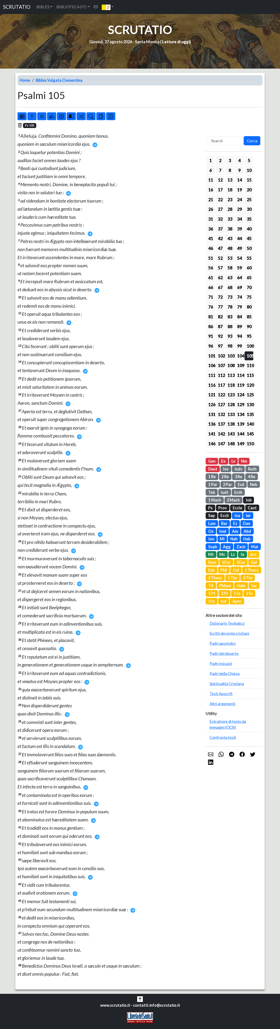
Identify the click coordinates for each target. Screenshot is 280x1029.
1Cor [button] (226, 562)
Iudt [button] (224, 492)
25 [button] (249, 199)
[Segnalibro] (100, 116)
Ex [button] (223, 461)
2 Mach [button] (233, 500)
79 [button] (239, 306)
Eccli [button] (224, 515)
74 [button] (239, 297)
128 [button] (231, 404)
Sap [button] (211, 515)
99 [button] (239, 346)
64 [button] (239, 277)
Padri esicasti (221, 663)
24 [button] (239, 199)
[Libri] (22, 116)
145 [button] (250, 433)
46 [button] (210, 248)
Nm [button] (244, 461)
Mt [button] (211, 554)
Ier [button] (248, 515)
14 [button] (239, 179)
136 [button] (211, 424)
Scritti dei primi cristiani (229, 633)
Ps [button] (210, 507)
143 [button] (231, 433)
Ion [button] (211, 538)
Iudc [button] (238, 469)
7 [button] (220, 170)
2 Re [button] (225, 476)
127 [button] (221, 404)
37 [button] (220, 228)
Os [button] (211, 531)
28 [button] (230, 209)
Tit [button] (211, 585)
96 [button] (210, 346)
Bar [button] (224, 523)
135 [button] (250, 414)
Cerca (252, 140)
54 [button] (239, 258)
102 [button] (221, 355)
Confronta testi (223, 737)
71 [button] (210, 297)
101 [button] (211, 355)
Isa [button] (237, 515)
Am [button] (235, 531)
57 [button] (220, 267)
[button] (108, 7)
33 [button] (230, 219)
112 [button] (221, 375)
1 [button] (210, 160)
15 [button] (249, 179)
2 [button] (220, 160)
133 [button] (231, 414)
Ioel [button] (222, 531)
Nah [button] (234, 538)
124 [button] (240, 394)
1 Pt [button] (211, 593)
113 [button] (231, 375)
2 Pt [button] (224, 593)
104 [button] (240, 355)
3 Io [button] (211, 601)
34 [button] (239, 219)
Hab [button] (246, 538)
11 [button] (210, 179)
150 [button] (250, 443)
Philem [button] (225, 585)
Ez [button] (235, 523)
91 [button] (210, 336)
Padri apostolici (223, 643)
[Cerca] (91, 116)
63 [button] (230, 277)
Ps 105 (29, 125)
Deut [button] (212, 469)
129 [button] (240, 404)
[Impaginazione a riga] (41, 116)
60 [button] (249, 267)
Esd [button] (241, 484)
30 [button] (249, 209)
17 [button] (220, 189)
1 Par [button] (212, 484)
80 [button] (249, 306)
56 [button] (210, 267)
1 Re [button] (212, 476)
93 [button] (230, 336)
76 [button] (210, 306)
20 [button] (249, 189)
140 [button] (250, 424)
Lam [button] (211, 523)
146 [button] (211, 443)
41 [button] (210, 238)
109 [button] (240, 365)
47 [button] (220, 248)
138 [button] (231, 424)
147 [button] (221, 443)
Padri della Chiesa (225, 673)
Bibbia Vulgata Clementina (59, 80)
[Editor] (61, 116)
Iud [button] (223, 601)
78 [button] (230, 306)
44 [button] (239, 238)
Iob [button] (249, 500)
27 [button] (220, 209)
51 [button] (210, 258)
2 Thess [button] (215, 577)
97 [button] (220, 346)
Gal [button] (254, 562)
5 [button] (249, 160)
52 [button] (220, 258)
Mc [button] (222, 554)
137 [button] (221, 424)
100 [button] (250, 346)
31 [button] (210, 219)
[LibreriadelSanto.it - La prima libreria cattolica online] (140, 1017)
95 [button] (249, 336)
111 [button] (211, 375)
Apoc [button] (237, 601)
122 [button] (221, 394)
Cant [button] (252, 507)
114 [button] (240, 375)
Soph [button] (212, 546)
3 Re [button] (238, 476)
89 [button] (239, 326)
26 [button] (210, 209)
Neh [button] (253, 484)
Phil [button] (223, 570)
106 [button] (211, 365)
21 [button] (210, 199)
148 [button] (231, 443)
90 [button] (249, 326)
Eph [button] (211, 570)
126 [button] (211, 404)
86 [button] (210, 326)
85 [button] (249, 316)
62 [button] (220, 277)
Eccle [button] (237, 507)
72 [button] (220, 297)
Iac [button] (254, 585)
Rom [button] (212, 562)
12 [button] (220, 179)
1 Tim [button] (232, 577)
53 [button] (230, 258)
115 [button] (250, 375)
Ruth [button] (252, 469)
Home (25, 80)
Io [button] (242, 554)
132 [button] (221, 414)
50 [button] (249, 248)
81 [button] (210, 316)
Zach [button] (240, 546)
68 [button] (230, 287)
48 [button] (230, 248)
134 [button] (240, 414)
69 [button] (239, 287)
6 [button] (210, 170)
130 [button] (250, 404)
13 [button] (230, 179)
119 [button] (240, 385)
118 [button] (231, 385)
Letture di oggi (176, 41)
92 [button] (220, 336)
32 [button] (220, 219)
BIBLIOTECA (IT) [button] (71, 6)
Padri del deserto (224, 653)
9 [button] (239, 170)
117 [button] (221, 385)
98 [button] (230, 346)
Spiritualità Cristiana (227, 683)
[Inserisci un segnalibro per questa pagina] (110, 116)
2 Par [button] (227, 484)
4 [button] (239, 160)
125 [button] (250, 394)
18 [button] (230, 189)
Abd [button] (247, 531)
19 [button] (239, 189)
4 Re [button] (251, 476)
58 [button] (230, 267)
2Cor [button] (240, 562)
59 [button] (239, 267)
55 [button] (249, 258)
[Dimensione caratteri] (32, 116)
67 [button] (220, 287)
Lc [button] (233, 554)
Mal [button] (254, 546)
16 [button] (210, 189)
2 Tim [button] (247, 577)
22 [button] (220, 199)
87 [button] (220, 326)
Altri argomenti (222, 703)
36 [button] (210, 228)
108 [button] (231, 365)
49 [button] (239, 248)
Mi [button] (222, 538)
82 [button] (220, 316)
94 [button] (239, 336)
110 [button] (250, 365)
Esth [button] (238, 492)
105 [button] (250, 355)
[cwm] (96, 7)
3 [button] (230, 160)
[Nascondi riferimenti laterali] (51, 116)
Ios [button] (226, 469)
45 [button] (249, 238)
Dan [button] (246, 523)
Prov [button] (222, 507)
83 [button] (230, 316)
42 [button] (220, 238)
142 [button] (221, 433)
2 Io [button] (249, 593)
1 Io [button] (237, 593)
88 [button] (230, 326)
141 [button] (211, 433)
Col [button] (236, 570)
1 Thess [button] (252, 570)
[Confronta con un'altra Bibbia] (71, 116)
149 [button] (240, 443)
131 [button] (211, 414)
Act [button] (253, 554)
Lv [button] (233, 461)
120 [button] (250, 385)
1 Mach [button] (214, 500)
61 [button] (210, 277)
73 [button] (230, 297)
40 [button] (249, 228)
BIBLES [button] (42, 6)
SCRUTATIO (16, 7)
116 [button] (211, 385)
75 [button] (249, 297)
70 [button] (249, 287)
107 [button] (221, 365)
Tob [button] (211, 492)
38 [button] (230, 228)
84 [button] (239, 316)
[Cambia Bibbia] (81, 116)
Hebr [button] (241, 585)
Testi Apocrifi (221, 693)
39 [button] (239, 228)
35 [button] (249, 219)
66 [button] (210, 287)
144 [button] (240, 433)
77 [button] (220, 306)
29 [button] (239, 209)
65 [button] (249, 277)
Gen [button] (211, 461)
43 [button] (230, 238)
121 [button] (211, 394)
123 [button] (231, 394)
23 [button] (230, 199)
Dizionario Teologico (227, 623)
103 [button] (231, 355)
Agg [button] (227, 546)
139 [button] (240, 424)
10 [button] (249, 170)
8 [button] (230, 170)
